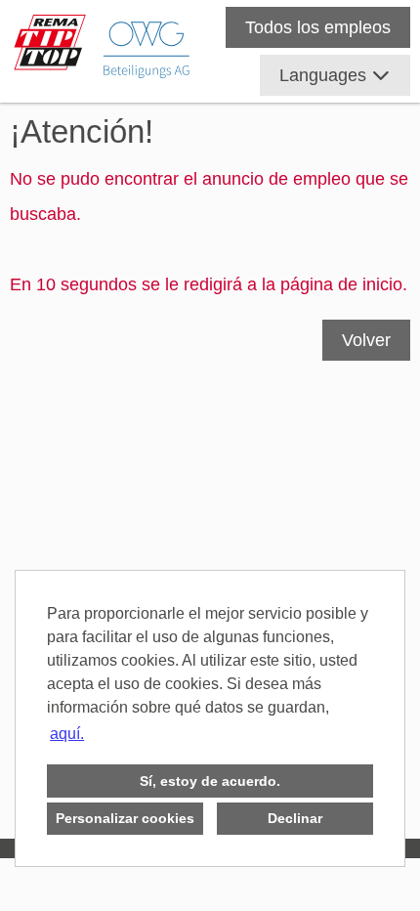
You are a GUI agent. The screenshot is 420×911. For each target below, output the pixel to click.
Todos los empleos (318, 27)
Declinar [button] (295, 818)
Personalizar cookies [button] (125, 818)
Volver (366, 340)
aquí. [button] (67, 733)
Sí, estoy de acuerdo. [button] (210, 781)
